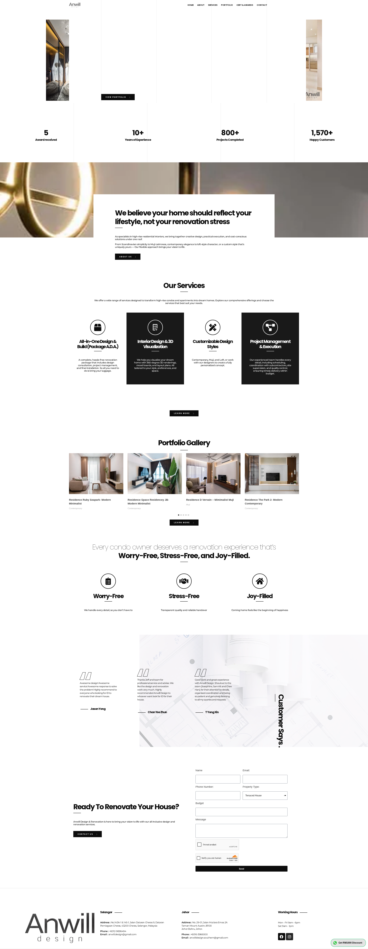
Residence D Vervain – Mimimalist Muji (210, 499)
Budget (199, 803)
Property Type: (251, 786)
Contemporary (75, 508)
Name (198, 770)
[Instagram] (289, 936)
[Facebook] (281, 936)
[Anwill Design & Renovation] (74, 5)
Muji (188, 504)
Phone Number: (204, 786)
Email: (246, 770)
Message (200, 819)
